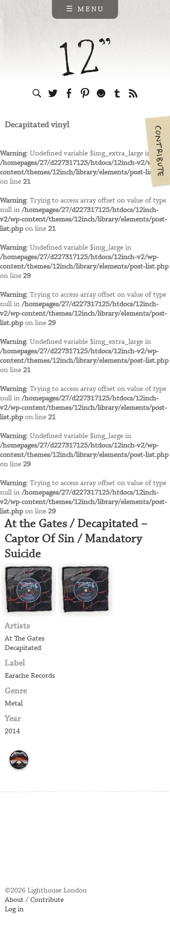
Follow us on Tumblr (117, 93)
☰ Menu (85, 9)
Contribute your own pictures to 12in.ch (157, 150)
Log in (14, 909)
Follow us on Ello (101, 93)
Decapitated (23, 648)
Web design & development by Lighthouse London (46, 858)
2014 (12, 731)
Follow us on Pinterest (85, 93)
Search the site (37, 93)
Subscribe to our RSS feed (133, 93)
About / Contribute (34, 900)
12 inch (85, 57)
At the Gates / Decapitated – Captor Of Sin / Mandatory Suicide (76, 538)
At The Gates (24, 638)
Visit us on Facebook (69, 93)
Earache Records (30, 676)
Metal (14, 703)
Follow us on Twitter (53, 93)
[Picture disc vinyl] (18, 759)
